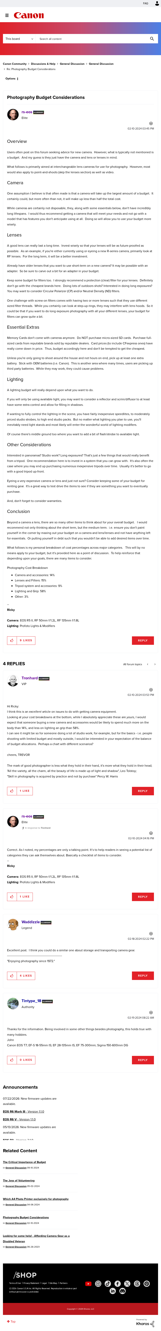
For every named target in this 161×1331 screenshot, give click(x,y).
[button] (135, 633)
